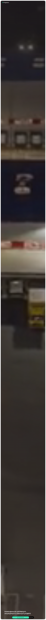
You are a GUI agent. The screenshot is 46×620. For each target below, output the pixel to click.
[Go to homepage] (5, 2)
